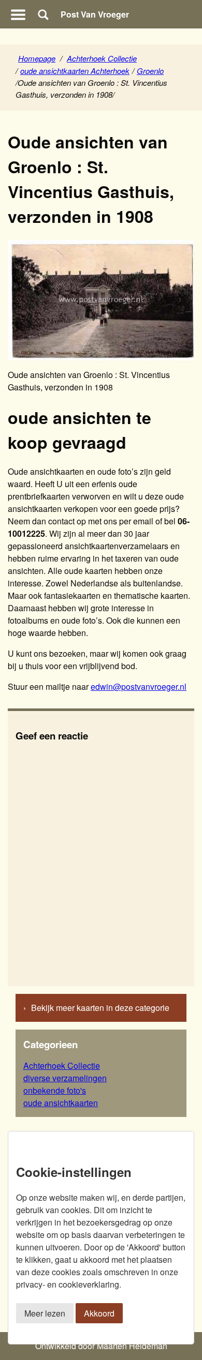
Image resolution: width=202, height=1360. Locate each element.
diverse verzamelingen (65, 1078)
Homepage (36, 58)
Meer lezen (44, 1313)
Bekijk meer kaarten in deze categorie (100, 1008)
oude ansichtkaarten (60, 1103)
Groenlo (150, 70)
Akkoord (99, 1313)
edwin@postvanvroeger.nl (138, 686)
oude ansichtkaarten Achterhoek (74, 70)
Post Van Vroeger (95, 14)
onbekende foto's (54, 1090)
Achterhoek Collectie (102, 58)
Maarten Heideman (132, 1346)
